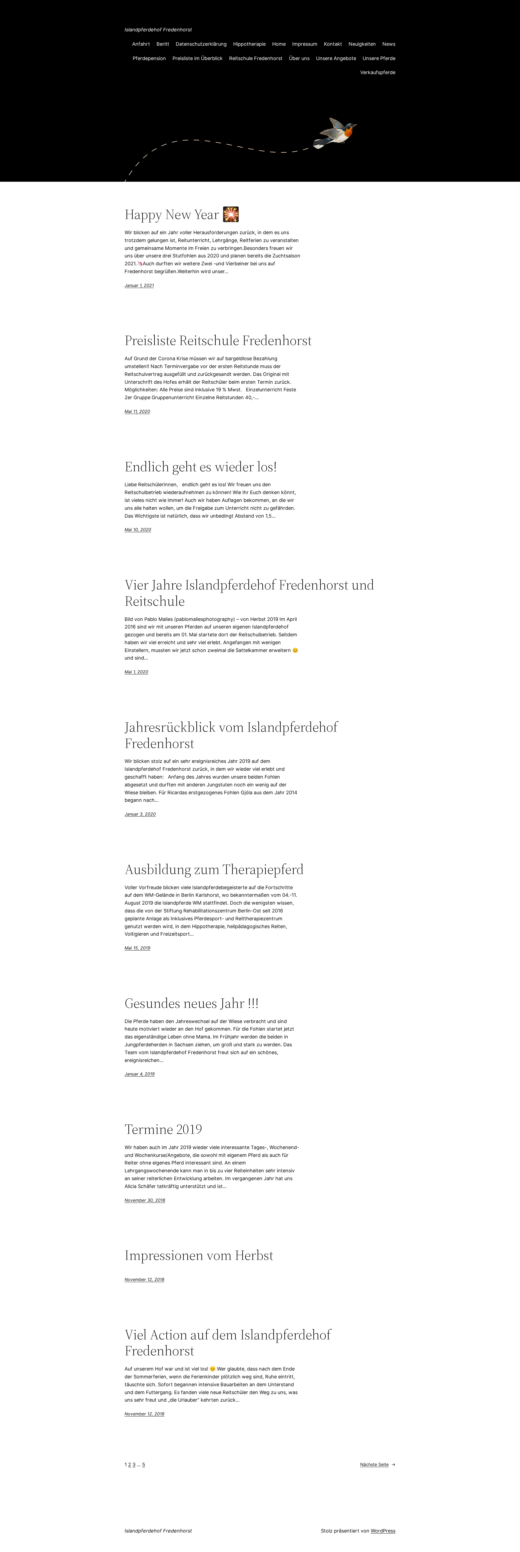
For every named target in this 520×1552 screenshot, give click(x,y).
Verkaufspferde (377, 72)
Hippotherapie (249, 44)
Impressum (304, 44)
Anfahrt (141, 44)
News (388, 44)
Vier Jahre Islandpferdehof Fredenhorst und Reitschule (249, 593)
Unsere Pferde (379, 58)
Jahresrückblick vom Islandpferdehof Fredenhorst (231, 735)
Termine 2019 (163, 1129)
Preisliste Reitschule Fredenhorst (218, 340)
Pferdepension (149, 58)
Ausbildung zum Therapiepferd (214, 869)
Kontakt (333, 44)
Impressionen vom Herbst (199, 1255)
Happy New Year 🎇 (182, 214)
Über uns (299, 58)
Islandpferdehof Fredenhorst (158, 29)
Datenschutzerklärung (201, 44)
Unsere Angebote (336, 58)
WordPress (383, 1531)
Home (279, 44)
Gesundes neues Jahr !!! (192, 1003)
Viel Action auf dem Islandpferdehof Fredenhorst (228, 1342)
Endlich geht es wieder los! (201, 466)
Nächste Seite (377, 1464)
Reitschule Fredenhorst (255, 58)
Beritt (163, 44)
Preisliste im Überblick (198, 58)
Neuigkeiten (362, 44)
